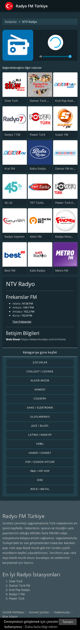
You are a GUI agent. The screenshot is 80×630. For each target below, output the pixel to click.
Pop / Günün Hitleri (39, 462)
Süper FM (61, 135)
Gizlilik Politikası (13, 612)
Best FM (10, 270)
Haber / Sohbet (40, 453)
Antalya (17, 311)
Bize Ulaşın (10, 616)
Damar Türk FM (40, 101)
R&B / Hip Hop (39, 471)
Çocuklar (40, 362)
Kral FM (10, 168)
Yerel (40, 444)
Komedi (40, 389)
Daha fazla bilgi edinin (41, 627)
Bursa (16, 315)
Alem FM (36, 237)
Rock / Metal (40, 489)
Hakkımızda (62, 612)
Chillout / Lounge (40, 371)
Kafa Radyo (37, 270)
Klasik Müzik (40, 380)
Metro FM (61, 270)
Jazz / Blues (40, 425)
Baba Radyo (38, 168)
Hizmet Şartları (39, 612)
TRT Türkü (37, 203)
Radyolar (11, 22)
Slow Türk (11, 101)
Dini (40, 480)
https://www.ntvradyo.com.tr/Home (43, 339)
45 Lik (8, 203)
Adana (16, 303)
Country (40, 398)
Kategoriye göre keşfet (40, 352)
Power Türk (37, 135)
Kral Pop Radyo (65, 101)
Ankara (17, 307)
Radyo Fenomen (66, 237)
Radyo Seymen (15, 237)
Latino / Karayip (40, 435)
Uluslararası (40, 416)
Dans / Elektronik (40, 407)
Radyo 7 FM (12, 135)
